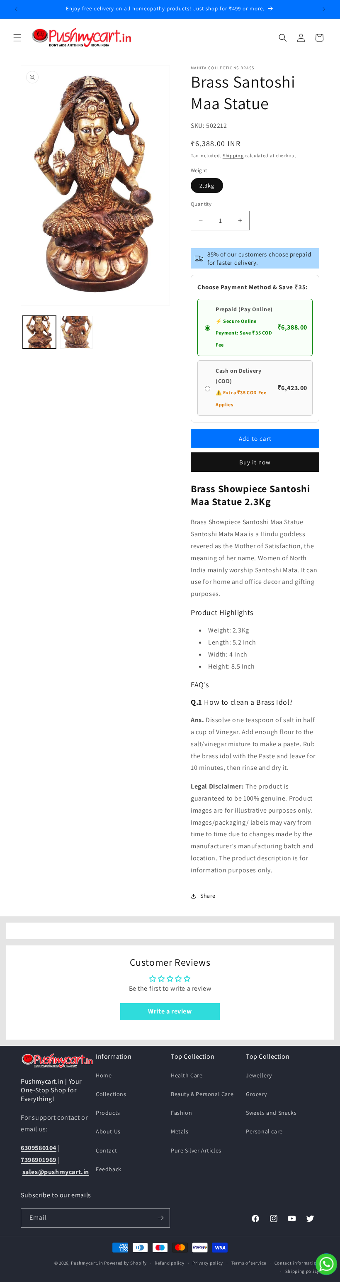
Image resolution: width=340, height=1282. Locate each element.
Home (104, 1075)
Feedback (108, 1169)
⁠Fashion (181, 1112)
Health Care (187, 1075)
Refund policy (169, 1263)
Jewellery (259, 1075)
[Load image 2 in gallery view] (76, 332)
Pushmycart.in (87, 1263)
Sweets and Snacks (271, 1112)
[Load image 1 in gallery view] (39, 332)
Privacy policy (207, 1263)
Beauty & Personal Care (202, 1094)
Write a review (170, 1011)
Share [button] (208, 895)
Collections (111, 1094)
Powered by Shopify (125, 1263)
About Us (108, 1131)
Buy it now (255, 462)
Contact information (296, 1263)
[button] (17, 38)
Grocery (256, 1094)
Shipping (233, 155)
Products (108, 1112)
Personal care (264, 1131)
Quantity (201, 204)
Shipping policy (302, 1271)
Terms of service (248, 1263)
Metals (180, 1131)
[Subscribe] (160, 1218)
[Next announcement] (324, 9)
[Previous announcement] (16, 9)
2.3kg (206, 185)
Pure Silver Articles (196, 1150)
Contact (106, 1150)
